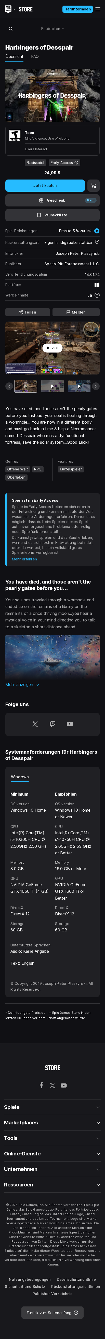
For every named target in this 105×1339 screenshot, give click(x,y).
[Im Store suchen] (11, 28)
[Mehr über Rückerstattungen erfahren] (97, 242)
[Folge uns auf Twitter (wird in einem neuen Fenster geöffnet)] (35, 724)
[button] (52, 684)
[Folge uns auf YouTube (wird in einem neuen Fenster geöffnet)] (69, 724)
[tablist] (52, 777)
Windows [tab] (20, 776)
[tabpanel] (52, 857)
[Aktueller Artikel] (25, 386)
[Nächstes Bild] (96, 386)
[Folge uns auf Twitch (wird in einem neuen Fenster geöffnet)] (52, 724)
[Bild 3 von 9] (79, 386)
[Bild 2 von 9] (52, 386)
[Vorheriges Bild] (9, 386)
